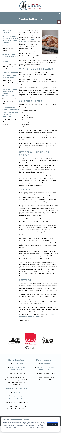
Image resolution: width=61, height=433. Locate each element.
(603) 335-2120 (17, 392)
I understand (52, 424)
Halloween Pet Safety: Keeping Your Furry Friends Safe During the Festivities (10, 112)
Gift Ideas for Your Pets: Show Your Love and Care (10, 75)
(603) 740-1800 (17, 363)
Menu (2, 13)
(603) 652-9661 (45, 363)
